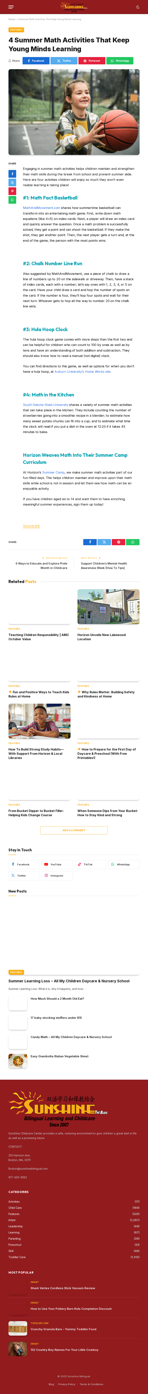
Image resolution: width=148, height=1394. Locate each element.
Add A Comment (74, 830)
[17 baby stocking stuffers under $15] (17, 1022)
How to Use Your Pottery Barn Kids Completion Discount (71, 1309)
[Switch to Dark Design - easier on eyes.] (137, 7)
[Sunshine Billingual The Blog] (74, 7)
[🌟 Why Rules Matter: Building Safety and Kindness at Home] (108, 663)
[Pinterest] (12, 191)
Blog (51, 1384)
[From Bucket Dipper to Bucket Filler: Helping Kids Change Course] (39, 782)
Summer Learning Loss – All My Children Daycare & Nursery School (69, 981)
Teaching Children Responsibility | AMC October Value (38, 637)
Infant (11, 1220)
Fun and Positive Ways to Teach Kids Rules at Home (38, 694)
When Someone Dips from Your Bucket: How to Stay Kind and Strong (107, 813)
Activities (14, 1201)
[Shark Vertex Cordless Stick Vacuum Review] (17, 1287)
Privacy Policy (66, 1384)
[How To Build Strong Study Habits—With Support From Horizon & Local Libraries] (39, 721)
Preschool (14, 1244)
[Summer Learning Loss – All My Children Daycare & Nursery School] (74, 938)
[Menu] (10, 7)
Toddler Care (17, 1257)
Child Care (15, 1207)
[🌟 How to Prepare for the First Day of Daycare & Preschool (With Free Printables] (108, 721)
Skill (10, 1251)
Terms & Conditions (91, 1384)
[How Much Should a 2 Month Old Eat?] (17, 1003)
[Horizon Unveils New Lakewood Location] (108, 606)
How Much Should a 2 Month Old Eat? (57, 998)
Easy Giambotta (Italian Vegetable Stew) (59, 1056)
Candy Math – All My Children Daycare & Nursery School (71, 1037)
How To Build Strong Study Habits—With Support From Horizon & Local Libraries (36, 753)
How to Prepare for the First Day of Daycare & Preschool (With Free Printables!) (106, 753)
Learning (13, 1232)
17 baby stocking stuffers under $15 (56, 1018)
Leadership (15, 1226)
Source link (31, 526)
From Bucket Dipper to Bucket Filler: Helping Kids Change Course (36, 813)
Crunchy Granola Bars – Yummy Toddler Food (63, 1329)
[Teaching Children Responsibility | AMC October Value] (39, 606)
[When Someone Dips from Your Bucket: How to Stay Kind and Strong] (108, 782)
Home (11, 19)
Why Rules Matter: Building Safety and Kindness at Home (106, 694)
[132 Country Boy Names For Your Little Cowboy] (17, 1349)
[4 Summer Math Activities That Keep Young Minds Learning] (74, 112)
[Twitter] (12, 182)
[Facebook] (12, 174)
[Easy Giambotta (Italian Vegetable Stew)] (17, 1061)
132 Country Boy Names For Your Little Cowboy (64, 1350)
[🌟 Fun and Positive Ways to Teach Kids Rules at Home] (39, 663)
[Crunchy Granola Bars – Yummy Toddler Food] (17, 1328)
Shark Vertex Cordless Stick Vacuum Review (63, 1288)
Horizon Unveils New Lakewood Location (101, 637)
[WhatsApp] (12, 200)
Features (16, 30)
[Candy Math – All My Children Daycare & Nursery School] (17, 1042)
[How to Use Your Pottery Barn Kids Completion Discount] (17, 1308)
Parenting (14, 1238)
